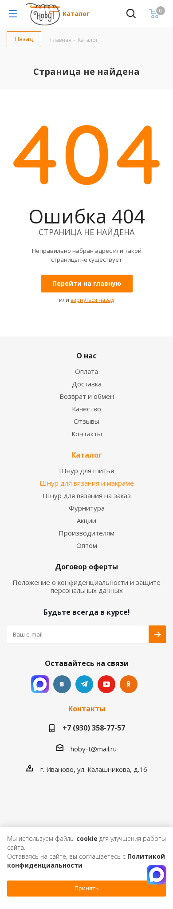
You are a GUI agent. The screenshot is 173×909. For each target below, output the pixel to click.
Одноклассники (129, 684)
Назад (24, 39)
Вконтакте (62, 684)
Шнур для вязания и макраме (86, 483)
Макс (40, 684)
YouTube (106, 684)
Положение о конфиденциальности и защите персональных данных (86, 586)
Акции (86, 520)
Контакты (86, 433)
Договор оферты (86, 567)
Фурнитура (87, 507)
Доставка (87, 383)
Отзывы (86, 421)
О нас (86, 356)
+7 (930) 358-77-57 (94, 728)
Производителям (86, 532)
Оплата (86, 371)
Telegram (84, 684)
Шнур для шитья (86, 470)
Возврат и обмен (86, 396)
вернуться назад (92, 300)
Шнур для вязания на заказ (87, 495)
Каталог (76, 13)
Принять (87, 888)
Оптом (86, 545)
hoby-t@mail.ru (94, 748)
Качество (86, 408)
